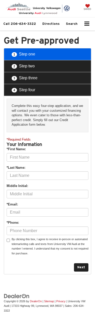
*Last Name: (16, 167)
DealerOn (36, 301)
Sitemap (49, 301)
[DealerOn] (17, 296)
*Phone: (13, 222)
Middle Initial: (17, 186)
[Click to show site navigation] (87, 23)
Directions (51, 24)
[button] (19, 23)
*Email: (12, 204)
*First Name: (16, 149)
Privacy (61, 301)
